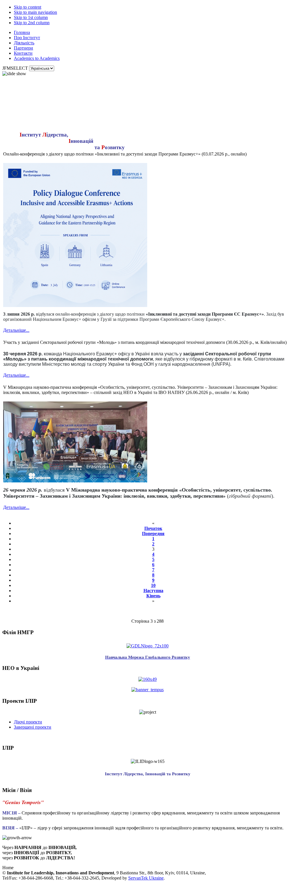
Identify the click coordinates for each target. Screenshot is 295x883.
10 (153, 585)
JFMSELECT (15, 68)
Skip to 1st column (31, 17)
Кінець (153, 595)
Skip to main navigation (35, 12)
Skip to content (27, 7)
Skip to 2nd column (32, 22)
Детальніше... (16, 330)
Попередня (153, 533)
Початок (153, 528)
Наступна (153, 590)
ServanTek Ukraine (146, 878)
